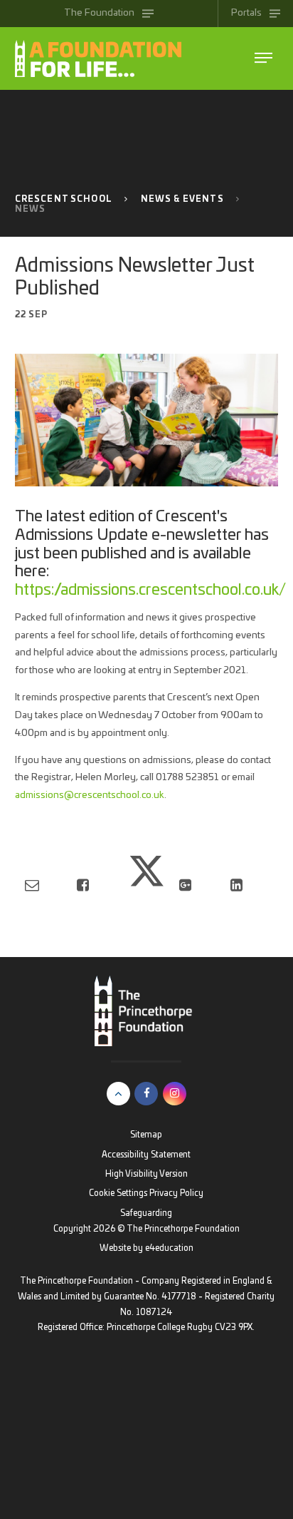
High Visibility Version (146, 1174)
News (30, 209)
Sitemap (146, 1135)
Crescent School (63, 199)
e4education (169, 1248)
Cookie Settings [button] (118, 1193)
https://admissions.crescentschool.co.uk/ (150, 590)
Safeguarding (146, 1213)
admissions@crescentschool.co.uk (89, 795)
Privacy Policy (176, 1193)
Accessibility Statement (146, 1155)
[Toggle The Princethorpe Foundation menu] (263, 58)
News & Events (182, 199)
